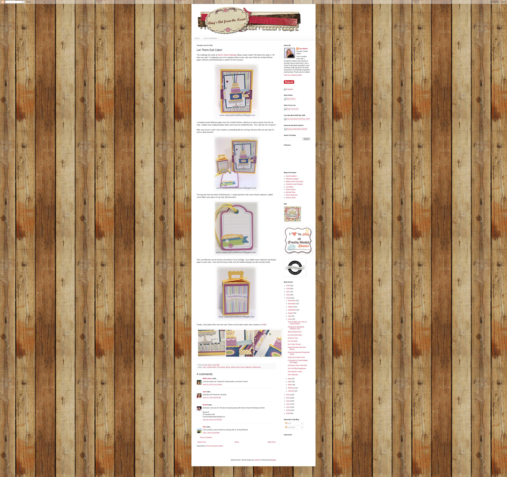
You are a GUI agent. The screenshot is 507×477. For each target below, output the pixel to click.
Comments (291, 427)
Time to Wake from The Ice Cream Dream (297, 323)
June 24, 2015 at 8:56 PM (212, 398)
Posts (289, 423)
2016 (288, 295)
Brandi (205, 405)
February (291, 388)
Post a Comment (206, 437)
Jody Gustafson (291, 176)
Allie (204, 427)
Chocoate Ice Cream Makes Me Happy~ (298, 361)
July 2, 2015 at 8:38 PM (211, 433)
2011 (288, 404)
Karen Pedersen (292, 195)
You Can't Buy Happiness (297, 368)
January (291, 391)
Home (197, 38)
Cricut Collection (210, 38)
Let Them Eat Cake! (295, 335)
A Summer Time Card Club (297, 365)
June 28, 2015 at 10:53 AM (212, 420)
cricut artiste (221, 367)
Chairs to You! (293, 338)
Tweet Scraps (290, 190)
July (289, 316)
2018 (288, 289)
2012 (288, 401)
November (292, 304)
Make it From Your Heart (294, 181)
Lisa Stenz (289, 187)
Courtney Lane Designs (294, 184)
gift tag (233, 367)
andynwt (258, 460)
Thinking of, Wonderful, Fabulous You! (296, 328)
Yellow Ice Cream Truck (296, 357)
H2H (264, 325)
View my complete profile (293, 75)
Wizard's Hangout (292, 179)
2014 (288, 395)
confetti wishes (211, 367)
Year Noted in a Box (295, 372)
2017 (288, 292)
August (291, 313)
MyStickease (256, 367)
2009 (288, 410)
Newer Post (201, 442)
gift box (228, 367)
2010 (288, 407)
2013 (288, 398)
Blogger (273, 460)
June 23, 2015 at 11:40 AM (212, 385)
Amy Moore (303, 49)
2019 (288, 285)
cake (204, 367)
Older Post (271, 442)
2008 (288, 413)
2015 (288, 298)
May (290, 379)
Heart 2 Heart (290, 198)
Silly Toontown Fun (294, 332)
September (292, 310)
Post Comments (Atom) (214, 446)
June (290, 319)
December (292, 301)
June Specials (293, 375)
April (204, 392)
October (291, 307)
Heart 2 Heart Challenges (227, 55)
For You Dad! (292, 341)
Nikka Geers (207, 378)
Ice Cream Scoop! (294, 344)
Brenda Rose (290, 192)
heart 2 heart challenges (244, 367)
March (290, 385)
